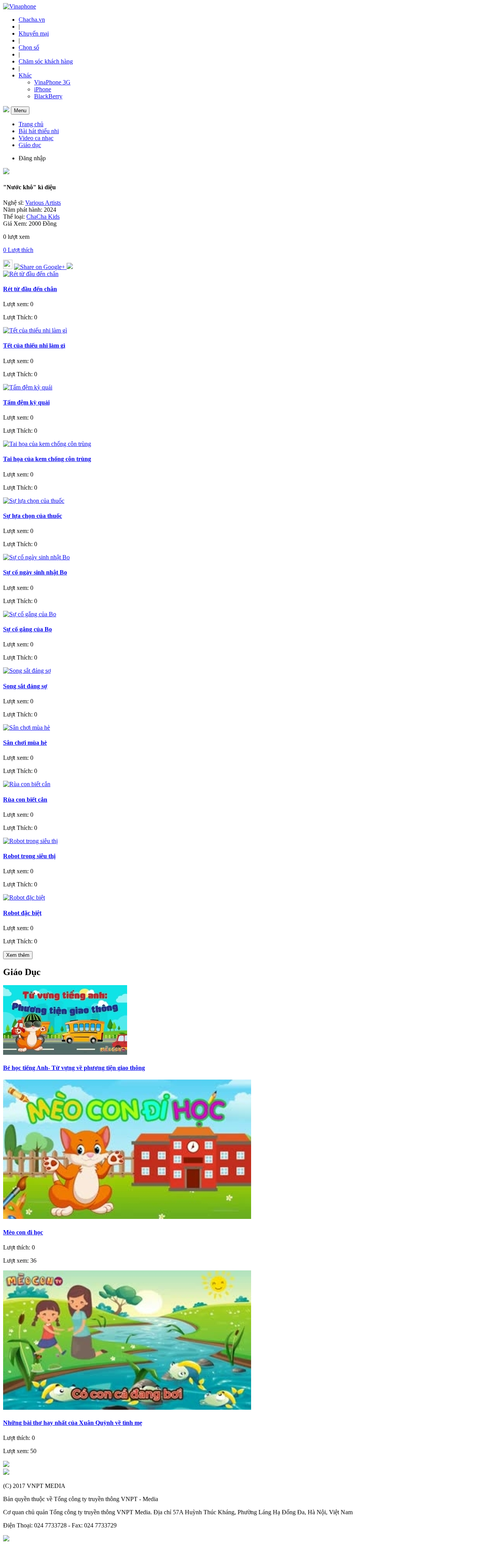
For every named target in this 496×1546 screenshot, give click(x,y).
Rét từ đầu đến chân (30, 289)
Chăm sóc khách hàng (46, 61)
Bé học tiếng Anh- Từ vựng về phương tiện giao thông (74, 1067)
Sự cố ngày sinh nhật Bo (35, 572)
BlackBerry (48, 96)
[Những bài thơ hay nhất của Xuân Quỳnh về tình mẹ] (127, 1407)
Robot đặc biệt (22, 913)
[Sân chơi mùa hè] (26, 727)
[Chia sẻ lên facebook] (70, 267)
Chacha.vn (32, 19)
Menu (20, 110)
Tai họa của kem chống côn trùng (47, 459)
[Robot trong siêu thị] (30, 841)
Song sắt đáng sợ (25, 686)
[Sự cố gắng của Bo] (29, 614)
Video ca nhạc (36, 138)
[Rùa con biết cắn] (26, 784)
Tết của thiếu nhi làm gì (34, 345)
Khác (25, 75)
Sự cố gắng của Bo (27, 629)
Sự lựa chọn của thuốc (32, 515)
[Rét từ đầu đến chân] (31, 274)
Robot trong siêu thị (29, 856)
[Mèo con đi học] (127, 1216)
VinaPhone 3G (52, 82)
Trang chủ (31, 124)
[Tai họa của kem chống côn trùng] (47, 443)
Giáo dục (30, 145)
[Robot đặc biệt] (24, 897)
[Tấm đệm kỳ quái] (27, 387)
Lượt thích (18, 250)
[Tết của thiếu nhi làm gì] (35, 330)
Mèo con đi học (23, 1232)
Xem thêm (17, 955)
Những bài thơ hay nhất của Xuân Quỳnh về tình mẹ (72, 1422)
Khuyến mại (34, 33)
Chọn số (29, 47)
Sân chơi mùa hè (25, 742)
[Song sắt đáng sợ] (27, 670)
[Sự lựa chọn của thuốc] (33, 500)
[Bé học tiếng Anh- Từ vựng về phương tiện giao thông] (65, 1052)
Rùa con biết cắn (25, 799)
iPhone (42, 89)
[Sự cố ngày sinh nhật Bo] (36, 557)
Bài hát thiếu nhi (39, 131)
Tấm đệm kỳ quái (26, 402)
